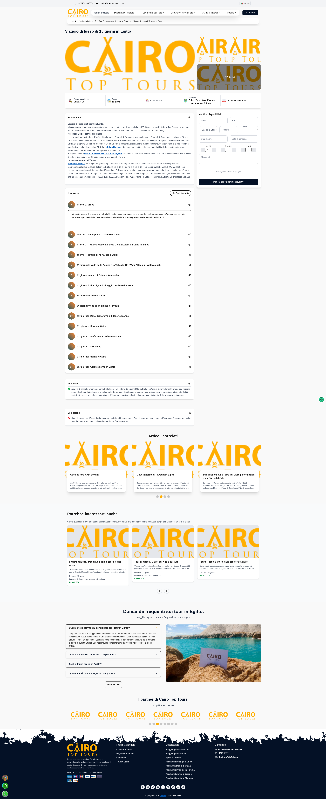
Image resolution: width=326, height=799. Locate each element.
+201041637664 (85, 3)
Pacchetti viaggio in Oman (178, 766)
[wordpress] (173, 787)
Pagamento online (125, 754)
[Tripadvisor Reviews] (321, 399)
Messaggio (206, 157)
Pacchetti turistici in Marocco (179, 778)
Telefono (225, 130)
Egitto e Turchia (173, 758)
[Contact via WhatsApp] (5, 786)
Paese (244, 126)
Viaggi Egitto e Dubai (176, 754)
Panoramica (74, 117)
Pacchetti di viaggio (86, 21)
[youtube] (158, 787)
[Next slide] (166, 591)
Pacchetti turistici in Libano (179, 774)
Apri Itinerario (182, 193)
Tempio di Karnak (76, 164)
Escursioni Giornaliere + (183, 12)
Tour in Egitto (122, 762)
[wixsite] (178, 787)
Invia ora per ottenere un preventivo (228, 182)
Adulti (208, 146)
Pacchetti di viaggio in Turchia (180, 770)
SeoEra (163, 796)
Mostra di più (113, 685)
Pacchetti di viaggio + (125, 12)
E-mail (234, 121)
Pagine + (231, 12)
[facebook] (143, 787)
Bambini (228, 146)
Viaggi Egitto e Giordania (177, 749)
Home (71, 21)
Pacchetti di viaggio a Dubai (179, 762)
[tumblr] (163, 787)
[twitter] (153, 787)
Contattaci (121, 758)
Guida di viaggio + (211, 12)
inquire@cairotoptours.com (111, 3)
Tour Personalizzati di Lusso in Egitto (113, 21)
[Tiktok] (183, 787)
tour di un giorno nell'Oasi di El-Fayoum (103, 154)
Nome (204, 121)
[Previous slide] (159, 591)
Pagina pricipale (101, 12)
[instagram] (148, 787)
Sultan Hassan (113, 147)
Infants (249, 146)
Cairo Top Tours (124, 749)
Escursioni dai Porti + (153, 12)
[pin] (168, 787)
